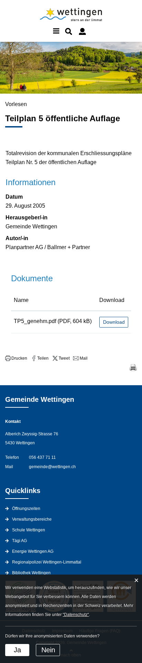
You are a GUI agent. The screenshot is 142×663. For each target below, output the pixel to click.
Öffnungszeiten (26, 508)
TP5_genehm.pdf (35, 321)
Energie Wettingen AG (32, 551)
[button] (16, 358)
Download (111, 300)
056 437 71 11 (42, 457)
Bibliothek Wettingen (31, 572)
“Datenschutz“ (76, 614)
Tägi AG (19, 540)
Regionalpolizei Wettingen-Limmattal (46, 562)
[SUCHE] (68, 31)
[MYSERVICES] (82, 31)
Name (21, 300)
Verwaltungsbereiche (32, 519)
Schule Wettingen (28, 530)
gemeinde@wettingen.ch (52, 466)
